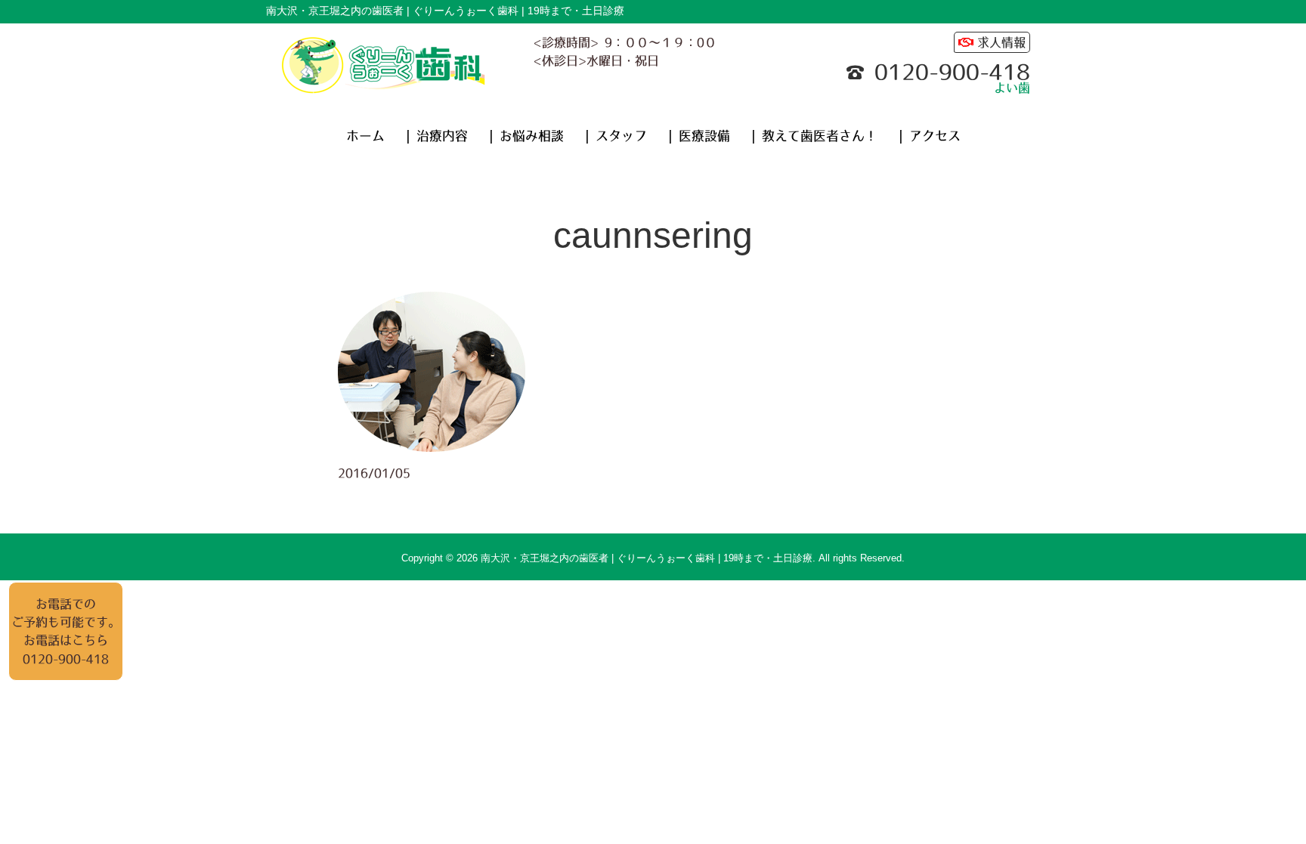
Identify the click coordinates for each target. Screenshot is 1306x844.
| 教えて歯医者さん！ (814, 136)
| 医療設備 (699, 136)
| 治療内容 (437, 136)
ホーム (365, 136)
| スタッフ (616, 136)
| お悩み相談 (526, 136)
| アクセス (930, 136)
